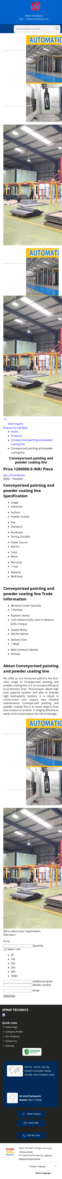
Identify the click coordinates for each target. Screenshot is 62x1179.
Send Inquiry (15, 424)
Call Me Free (33, 1135)
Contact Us (11, 1041)
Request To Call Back (15, 428)
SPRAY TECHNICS (33, 17)
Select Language (43, 1173)
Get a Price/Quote (14, 475)
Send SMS (33, 1122)
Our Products (12, 1036)
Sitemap (9, 1045)
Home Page (11, 1027)
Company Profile (14, 1031)
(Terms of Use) (26, 1151)
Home (14, 431)
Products (16, 436)
